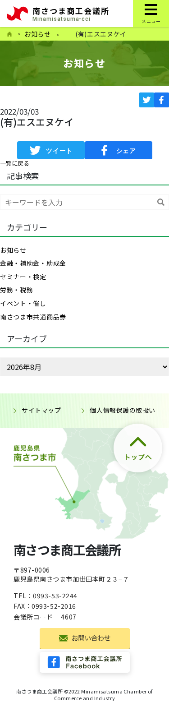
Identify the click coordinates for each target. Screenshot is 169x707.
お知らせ (37, 33)
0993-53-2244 (55, 595)
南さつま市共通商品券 (33, 316)
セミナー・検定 (23, 276)
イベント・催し (23, 303)
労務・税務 (16, 289)
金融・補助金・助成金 (33, 263)
